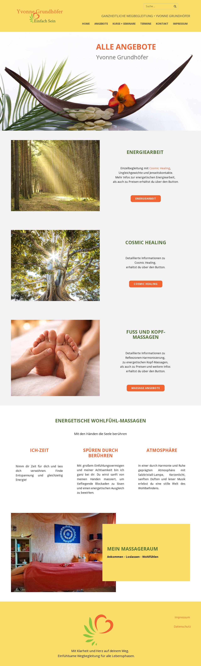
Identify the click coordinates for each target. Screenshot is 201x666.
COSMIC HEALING (146, 284)
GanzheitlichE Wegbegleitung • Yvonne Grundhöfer (145, 16)
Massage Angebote (145, 388)
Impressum (182, 617)
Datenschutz (182, 626)
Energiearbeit (145, 198)
